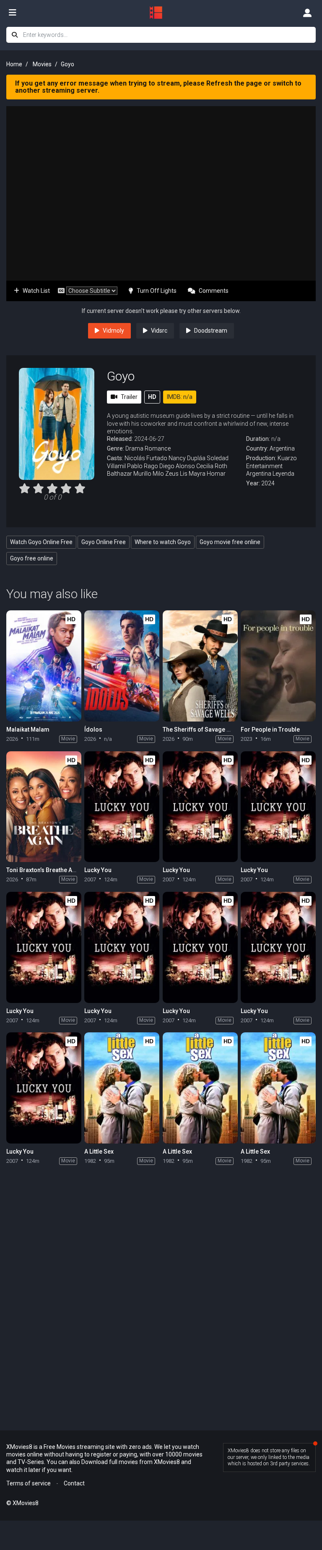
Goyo (121, 376)
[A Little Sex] (121, 1088)
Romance (158, 448)
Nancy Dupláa (187, 458)
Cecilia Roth (211, 466)
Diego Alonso (177, 466)
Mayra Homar (207, 473)
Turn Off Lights (157, 290)
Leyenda (283, 473)
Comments (214, 290)
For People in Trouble (270, 729)
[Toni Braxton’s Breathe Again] (43, 806)
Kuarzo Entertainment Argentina (271, 466)
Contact (74, 1483)
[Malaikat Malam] (43, 666)
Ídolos (93, 729)
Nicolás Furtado (146, 458)
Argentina (282, 448)
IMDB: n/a (179, 396)
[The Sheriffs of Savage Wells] (200, 666)
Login (307, 12)
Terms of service (28, 1483)
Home (14, 64)
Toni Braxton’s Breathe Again (45, 870)
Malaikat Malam (27, 729)
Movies (42, 64)
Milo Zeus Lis (170, 473)
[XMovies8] (161, 12)
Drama (134, 448)
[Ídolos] (121, 666)
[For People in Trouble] (278, 666)
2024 (268, 483)
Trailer (129, 396)
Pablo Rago (142, 466)
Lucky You (98, 870)
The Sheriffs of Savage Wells (202, 729)
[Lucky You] (121, 806)
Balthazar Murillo (129, 473)
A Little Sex (99, 1151)
